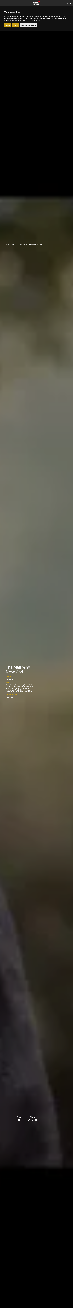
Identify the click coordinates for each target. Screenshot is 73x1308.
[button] (67, 3)
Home (8, 245)
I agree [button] (8, 25)
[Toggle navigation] (3, 3)
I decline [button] (15, 25)
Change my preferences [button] (28, 25)
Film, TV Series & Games (19, 245)
